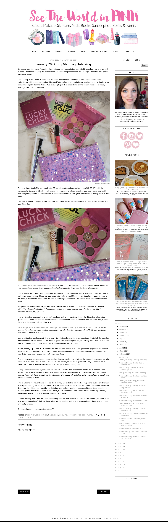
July (121, 339)
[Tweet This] (99, 415)
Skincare (71, 51)
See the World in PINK (77, 518)
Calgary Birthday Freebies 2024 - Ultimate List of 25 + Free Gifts (131, 189)
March (121, 351)
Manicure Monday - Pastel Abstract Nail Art (132, 226)
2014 (120, 471)
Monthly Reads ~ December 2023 (131, 429)
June (121, 342)
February (122, 354)
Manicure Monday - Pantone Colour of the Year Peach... (132, 437)
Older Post (103, 491)
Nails (83, 51)
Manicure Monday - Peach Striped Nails (133, 401)
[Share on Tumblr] (107, 415)
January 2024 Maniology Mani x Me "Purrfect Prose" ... (132, 382)
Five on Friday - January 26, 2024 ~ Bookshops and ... (131, 369)
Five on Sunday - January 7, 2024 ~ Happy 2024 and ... (132, 424)
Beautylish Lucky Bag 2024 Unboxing (132, 373)
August (122, 336)
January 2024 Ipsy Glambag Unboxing (133, 360)
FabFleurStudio (110, 518)
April (121, 348)
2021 (120, 449)
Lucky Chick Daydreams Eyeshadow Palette (37, 370)
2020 (120, 452)
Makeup (59, 51)
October (122, 329)
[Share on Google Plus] (104, 415)
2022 (120, 446)
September (123, 332)
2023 (120, 443)
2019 (120, 455)
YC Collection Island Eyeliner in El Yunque (37, 285)
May (121, 345)
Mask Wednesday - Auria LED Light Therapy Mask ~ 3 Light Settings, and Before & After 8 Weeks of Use (131, 264)
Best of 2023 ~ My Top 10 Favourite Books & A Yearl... (131, 392)
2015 (120, 468)
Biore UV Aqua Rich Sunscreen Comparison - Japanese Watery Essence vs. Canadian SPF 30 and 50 (132, 304)
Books (115, 51)
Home (33, 51)
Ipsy (66, 415)
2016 (120, 465)
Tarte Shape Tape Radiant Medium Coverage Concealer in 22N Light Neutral (51, 327)
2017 (120, 462)
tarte (90, 415)
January (122, 357)
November (123, 326)
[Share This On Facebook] (96, 415)
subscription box (77, 415)
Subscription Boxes (99, 51)
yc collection (24, 417)
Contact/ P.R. (129, 51)
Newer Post (24, 491)
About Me (46, 51)
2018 (120, 459)
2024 (120, 324)
